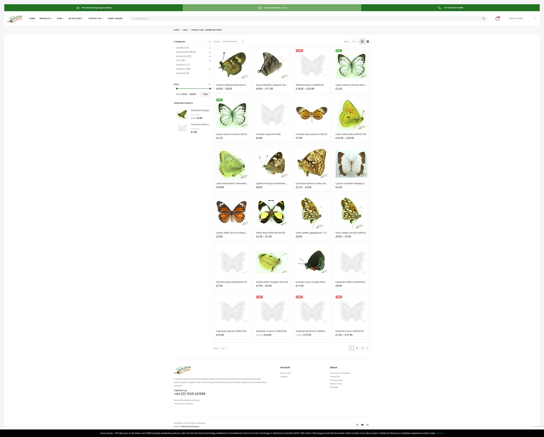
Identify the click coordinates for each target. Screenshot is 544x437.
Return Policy (336, 383)
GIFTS (178, 60)
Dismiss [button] (440, 433)
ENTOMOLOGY (181, 56)
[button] (362, 41)
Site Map (334, 387)
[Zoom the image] (182, 367)
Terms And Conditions (340, 373)
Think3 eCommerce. (190, 426)
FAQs (59, 18)
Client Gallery (115, 18)
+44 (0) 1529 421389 (189, 394)
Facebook (357, 425)
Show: (347, 41)
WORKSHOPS (181, 73)
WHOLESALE (180, 69)
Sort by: (217, 41)
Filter (205, 94)
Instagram (368, 425)
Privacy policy (336, 380)
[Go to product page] (232, 65)
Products (45, 18)
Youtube (362, 425)
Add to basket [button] (362, 53)
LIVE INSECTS (181, 65)
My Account (75, 18)
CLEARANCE (180, 48)
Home (32, 18)
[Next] (367, 348)
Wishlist (283, 376)
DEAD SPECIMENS (182, 52)
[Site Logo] (15, 18)
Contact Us (94, 18)
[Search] (484, 18)
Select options (243, 53)
